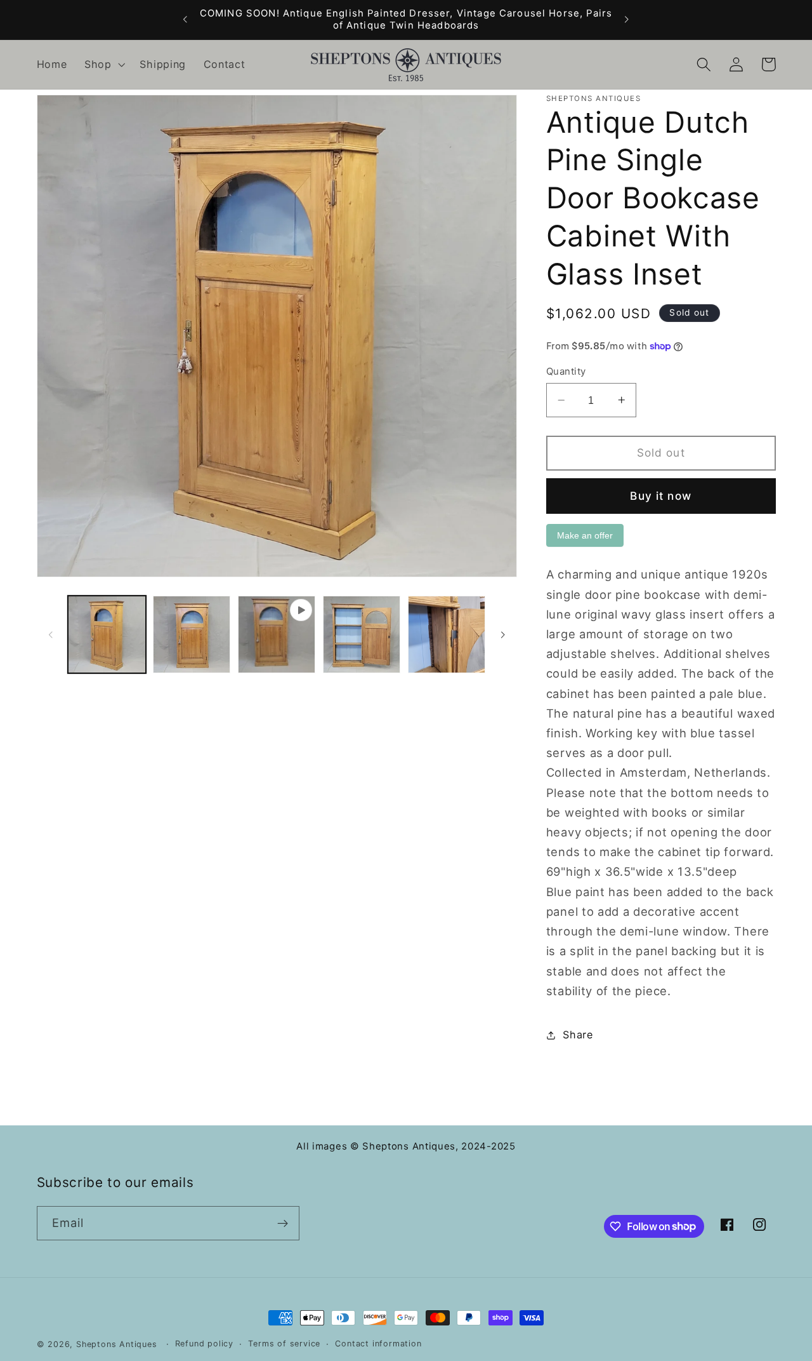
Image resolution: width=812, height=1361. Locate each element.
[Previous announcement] (185, 20)
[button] (103, 65)
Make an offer (585, 538)
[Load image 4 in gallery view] (446, 634)
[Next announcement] (627, 20)
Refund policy (204, 1343)
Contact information (378, 1343)
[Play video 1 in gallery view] (276, 634)
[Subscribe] (282, 1223)
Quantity (566, 371)
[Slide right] (503, 634)
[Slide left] (51, 634)
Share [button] (578, 1034)
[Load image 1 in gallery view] (106, 634)
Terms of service (284, 1343)
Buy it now (660, 495)
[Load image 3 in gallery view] (361, 634)
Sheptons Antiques (116, 1344)
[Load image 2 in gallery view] (191, 634)
